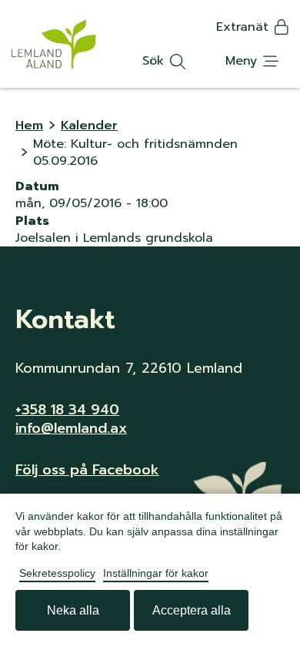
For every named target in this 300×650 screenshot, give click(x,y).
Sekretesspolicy (57, 573)
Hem (29, 125)
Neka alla (73, 610)
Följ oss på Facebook (87, 470)
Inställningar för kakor (155, 573)
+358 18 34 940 (67, 409)
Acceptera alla (191, 610)
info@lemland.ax (71, 428)
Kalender (89, 125)
